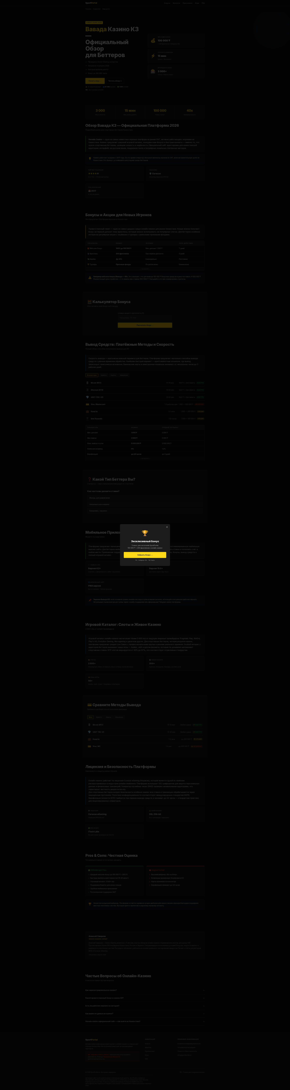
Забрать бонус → (145, 555)
